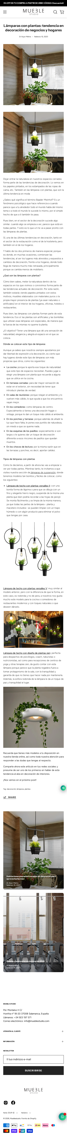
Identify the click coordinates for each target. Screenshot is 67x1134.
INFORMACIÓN (8, 1041)
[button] (55, 12)
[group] (33, 3)
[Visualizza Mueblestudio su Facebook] (13, 1102)
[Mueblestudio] (33, 12)
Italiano (24, 1113)
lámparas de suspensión (43, 472)
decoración (11, 789)
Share (12, 797)
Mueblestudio (15, 1118)
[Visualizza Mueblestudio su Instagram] (5, 1102)
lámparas (20, 789)
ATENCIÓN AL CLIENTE (11, 1031)
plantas (27, 789)
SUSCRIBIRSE (33, 1070)
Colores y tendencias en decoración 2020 (26, 961)
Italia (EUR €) (8, 1113)
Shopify (33, 1118)
